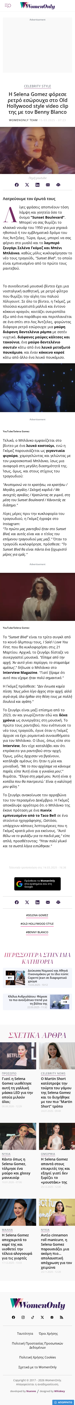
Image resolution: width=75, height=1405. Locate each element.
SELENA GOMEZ (38, 915)
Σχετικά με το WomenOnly (37, 1367)
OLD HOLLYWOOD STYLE (38, 923)
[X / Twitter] (27, 185)
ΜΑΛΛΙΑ (7, 1230)
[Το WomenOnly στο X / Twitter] (42, 1318)
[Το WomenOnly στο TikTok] (32, 1318)
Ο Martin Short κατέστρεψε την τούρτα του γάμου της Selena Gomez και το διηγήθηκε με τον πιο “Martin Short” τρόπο (56, 1092)
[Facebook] (17, 185)
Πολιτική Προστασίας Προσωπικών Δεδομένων (37, 1345)
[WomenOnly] (37, 6)
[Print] (58, 185)
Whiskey (59, 1391)
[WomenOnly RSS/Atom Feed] (61, 1318)
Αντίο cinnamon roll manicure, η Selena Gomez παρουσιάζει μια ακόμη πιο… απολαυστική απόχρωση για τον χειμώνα (56, 1251)
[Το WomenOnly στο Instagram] (23, 1318)
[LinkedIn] (37, 185)
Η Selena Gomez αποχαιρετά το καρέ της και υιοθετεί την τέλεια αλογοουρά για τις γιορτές (17, 1246)
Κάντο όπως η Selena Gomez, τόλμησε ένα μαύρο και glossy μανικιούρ (16, 1168)
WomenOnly (37, 1304)
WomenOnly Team (23, 120)
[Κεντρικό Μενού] (8, 6)
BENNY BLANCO (38, 932)
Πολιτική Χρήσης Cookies (37, 1357)
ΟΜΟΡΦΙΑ (48, 1154)
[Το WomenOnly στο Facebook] (13, 1318)
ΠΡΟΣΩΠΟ (9, 1073)
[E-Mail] (48, 185)
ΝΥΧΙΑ (6, 1154)
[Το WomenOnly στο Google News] (52, 1318)
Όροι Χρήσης (48, 1333)
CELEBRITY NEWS (53, 1073)
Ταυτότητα (25, 1333)
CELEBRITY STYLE (37, 86)
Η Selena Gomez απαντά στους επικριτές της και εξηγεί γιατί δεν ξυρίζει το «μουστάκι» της (55, 1170)
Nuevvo (31, 1391)
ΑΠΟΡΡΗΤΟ (65, 1402)
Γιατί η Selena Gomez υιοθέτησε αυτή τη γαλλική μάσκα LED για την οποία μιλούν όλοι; (17, 1090)
